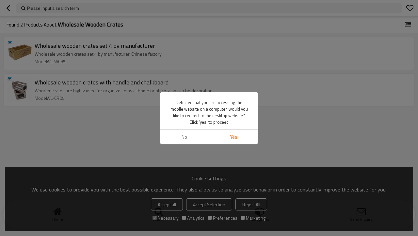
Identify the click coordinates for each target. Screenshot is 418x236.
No (184, 137)
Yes (233, 137)
